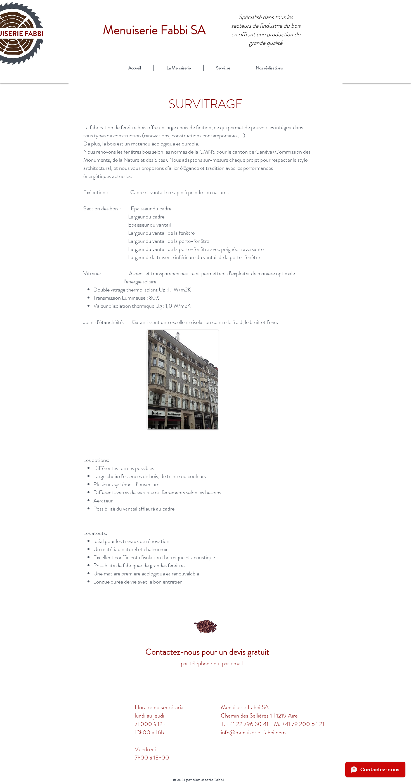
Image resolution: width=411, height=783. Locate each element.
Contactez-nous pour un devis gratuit (208, 652)
